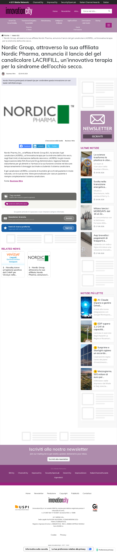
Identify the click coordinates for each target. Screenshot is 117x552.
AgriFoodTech (72, 21)
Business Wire (10, 74)
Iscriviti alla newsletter (58, 459)
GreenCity (67, 473)
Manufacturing (46, 21)
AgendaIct (58, 477)
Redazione (51, 493)
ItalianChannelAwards (99, 473)
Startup (97, 21)
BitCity (11, 473)
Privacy (63, 535)
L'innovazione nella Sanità (86, 22)
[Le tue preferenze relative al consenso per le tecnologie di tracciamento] (105, 550)
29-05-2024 (24, 74)
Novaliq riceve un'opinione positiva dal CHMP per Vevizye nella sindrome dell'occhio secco (12, 273)
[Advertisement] (58, 436)
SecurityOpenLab (68, 2)
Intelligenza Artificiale (59, 22)
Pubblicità (75, 493)
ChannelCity (38, 2)
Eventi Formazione (78, 28)
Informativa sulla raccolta (36, 549)
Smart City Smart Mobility (12, 22)
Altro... (76, 11)
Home (55, 11)
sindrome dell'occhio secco (18, 204)
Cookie (53, 535)
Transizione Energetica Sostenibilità (29, 22)
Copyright (64, 493)
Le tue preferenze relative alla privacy (68, 549)
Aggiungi (68, 228)
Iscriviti (69, 218)
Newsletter (65, 11)
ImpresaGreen (80, 473)
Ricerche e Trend (29, 28)
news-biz (15, 35)
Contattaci (87, 493)
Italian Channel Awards (90, 2)
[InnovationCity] (19, 11)
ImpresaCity (52, 2)
